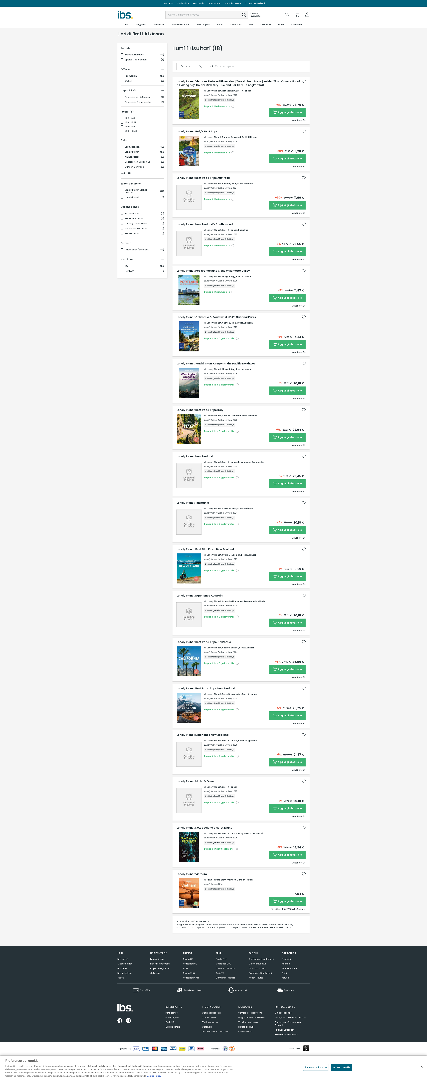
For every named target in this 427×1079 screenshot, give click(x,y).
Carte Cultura (214, 3)
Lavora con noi (246, 1026)
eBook (120, 977)
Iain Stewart (228, 90)
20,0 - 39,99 (131, 131)
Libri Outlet (122, 968)
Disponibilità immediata (138, 102)
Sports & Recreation (136, 59)
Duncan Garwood (134, 167)
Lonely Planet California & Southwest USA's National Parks (216, 317)
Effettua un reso (210, 1022)
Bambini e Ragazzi (225, 977)
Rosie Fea (243, 230)
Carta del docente (233, 3)
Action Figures (256, 977)
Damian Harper (245, 879)
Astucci (285, 977)
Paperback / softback (137, 249)
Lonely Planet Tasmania (192, 503)
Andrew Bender (230, 647)
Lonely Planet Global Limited (136, 191)
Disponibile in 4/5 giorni (137, 97)
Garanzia (207, 1026)
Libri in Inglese (124, 973)
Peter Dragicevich (231, 694)
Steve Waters (229, 508)
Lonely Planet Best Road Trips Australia (203, 178)
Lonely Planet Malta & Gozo (195, 781)
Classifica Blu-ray (225, 968)
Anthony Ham (132, 157)
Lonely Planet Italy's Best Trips (197, 131)
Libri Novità (122, 959)
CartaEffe (168, 3)
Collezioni (155, 973)
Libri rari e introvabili (160, 963)
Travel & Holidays (134, 54)
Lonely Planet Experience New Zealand (202, 735)
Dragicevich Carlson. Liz (137, 162)
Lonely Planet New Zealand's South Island (204, 224)
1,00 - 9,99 (130, 118)
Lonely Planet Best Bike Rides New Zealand (205, 549)
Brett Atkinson (132, 147)
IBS (126, 266)
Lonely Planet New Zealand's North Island (204, 828)
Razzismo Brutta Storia (286, 1034)
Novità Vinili (189, 973)
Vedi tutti (126, 173)
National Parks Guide (136, 228)
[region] (213, 1067)
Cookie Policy (154, 1075)
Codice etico (244, 1031)
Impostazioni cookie (315, 1067)
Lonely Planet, (211, 884)
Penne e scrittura (290, 968)
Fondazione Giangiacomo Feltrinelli (288, 1024)
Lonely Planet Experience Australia (199, 596)
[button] (244, 15)
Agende (286, 963)
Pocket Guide (132, 233)
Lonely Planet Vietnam (191, 874)
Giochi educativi (257, 963)
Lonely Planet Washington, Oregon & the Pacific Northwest (216, 363)
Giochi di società (257, 968)
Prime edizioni (157, 959)
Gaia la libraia (172, 1026)
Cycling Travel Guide (136, 223)
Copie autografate (159, 968)
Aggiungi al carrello (289, 112)
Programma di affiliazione (251, 1017)
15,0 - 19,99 (130, 126)
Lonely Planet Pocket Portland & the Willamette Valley (213, 271)
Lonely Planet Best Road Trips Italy (199, 410)
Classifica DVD (223, 963)
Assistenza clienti (257, 3)
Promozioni (131, 76)
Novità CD (188, 959)
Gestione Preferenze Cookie (215, 1031)
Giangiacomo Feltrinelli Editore (290, 1017)
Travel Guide (132, 213)
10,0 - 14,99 (130, 122)
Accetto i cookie (341, 1067)
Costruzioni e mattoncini (261, 959)
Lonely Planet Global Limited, (218, 95)
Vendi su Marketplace (249, 1022)
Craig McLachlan (231, 554)
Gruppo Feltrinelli (283, 1012)
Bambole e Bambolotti (260, 973)
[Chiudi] (421, 1066)
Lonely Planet (132, 152)
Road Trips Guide (134, 218)
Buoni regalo (198, 3)
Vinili (185, 968)
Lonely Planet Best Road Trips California (203, 642)
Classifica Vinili (191, 977)
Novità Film (221, 959)
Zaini (284, 973)
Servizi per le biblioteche (250, 1012)
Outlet (128, 81)
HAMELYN (129, 271)
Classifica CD (190, 963)
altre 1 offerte (298, 909)
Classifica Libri (124, 963)
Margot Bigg (228, 276)
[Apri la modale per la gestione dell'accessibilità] (306, 1048)
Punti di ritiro (183, 3)
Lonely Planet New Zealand (194, 456)
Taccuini (286, 959)
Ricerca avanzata (256, 14)
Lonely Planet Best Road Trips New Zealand (205, 688)
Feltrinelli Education (284, 1029)
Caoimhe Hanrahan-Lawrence (238, 601)
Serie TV (220, 973)
